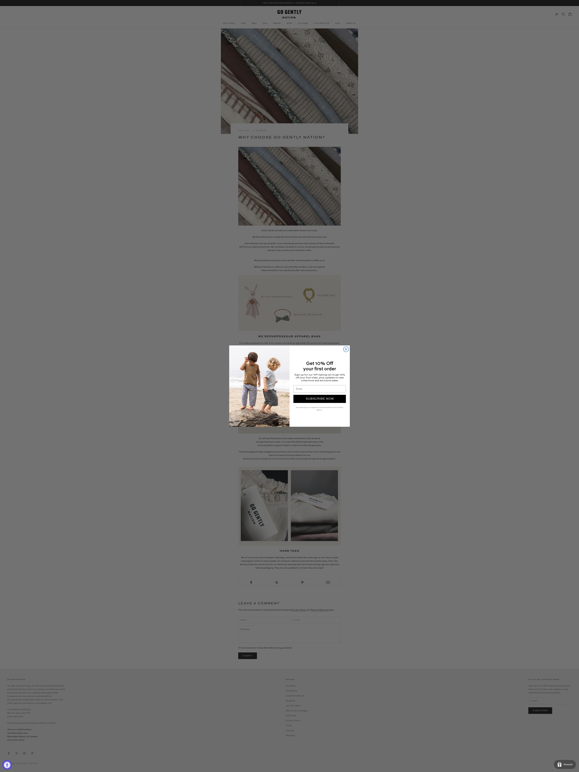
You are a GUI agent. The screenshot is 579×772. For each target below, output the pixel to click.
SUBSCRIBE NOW (320, 398)
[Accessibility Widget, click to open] (7, 765)
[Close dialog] (346, 349)
